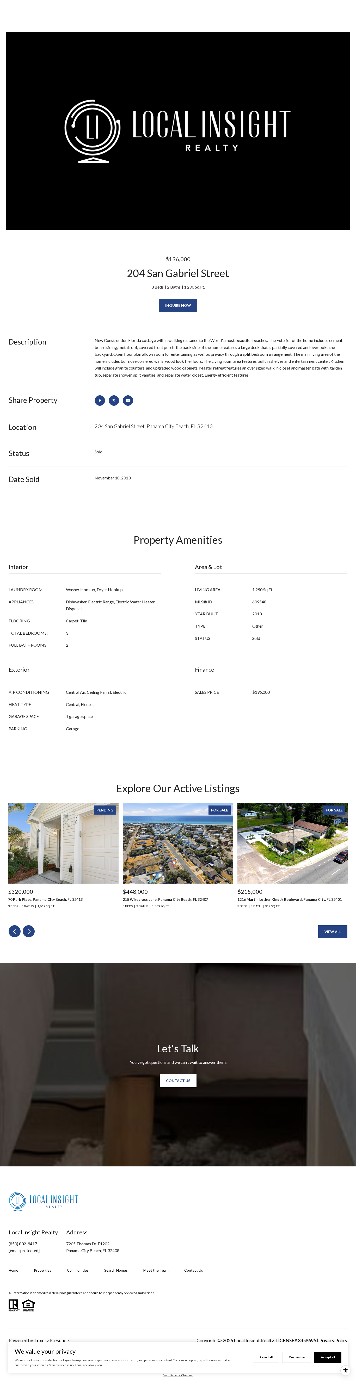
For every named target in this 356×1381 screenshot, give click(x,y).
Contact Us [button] (178, 1080)
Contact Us (193, 1270)
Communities (78, 1270)
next (29, 931)
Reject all (266, 1357)
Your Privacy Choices (178, 1375)
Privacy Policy (333, 1340)
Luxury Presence (51, 1340)
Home (13, 1270)
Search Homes (116, 1270)
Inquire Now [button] (178, 305)
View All (332, 931)
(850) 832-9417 (23, 1243)
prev (15, 931)
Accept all (328, 1357)
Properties (42, 1270)
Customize (297, 1357)
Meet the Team (156, 1270)
